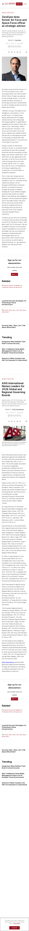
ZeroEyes (18, 40)
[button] (3, 4)
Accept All (14, 927)
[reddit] (17, 52)
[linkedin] (12, 52)
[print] (26, 52)
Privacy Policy (16, 923)
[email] (20, 52)
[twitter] (14, 52)
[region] (14, 924)
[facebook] (9, 52)
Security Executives (8, 12)
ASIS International (18, 409)
